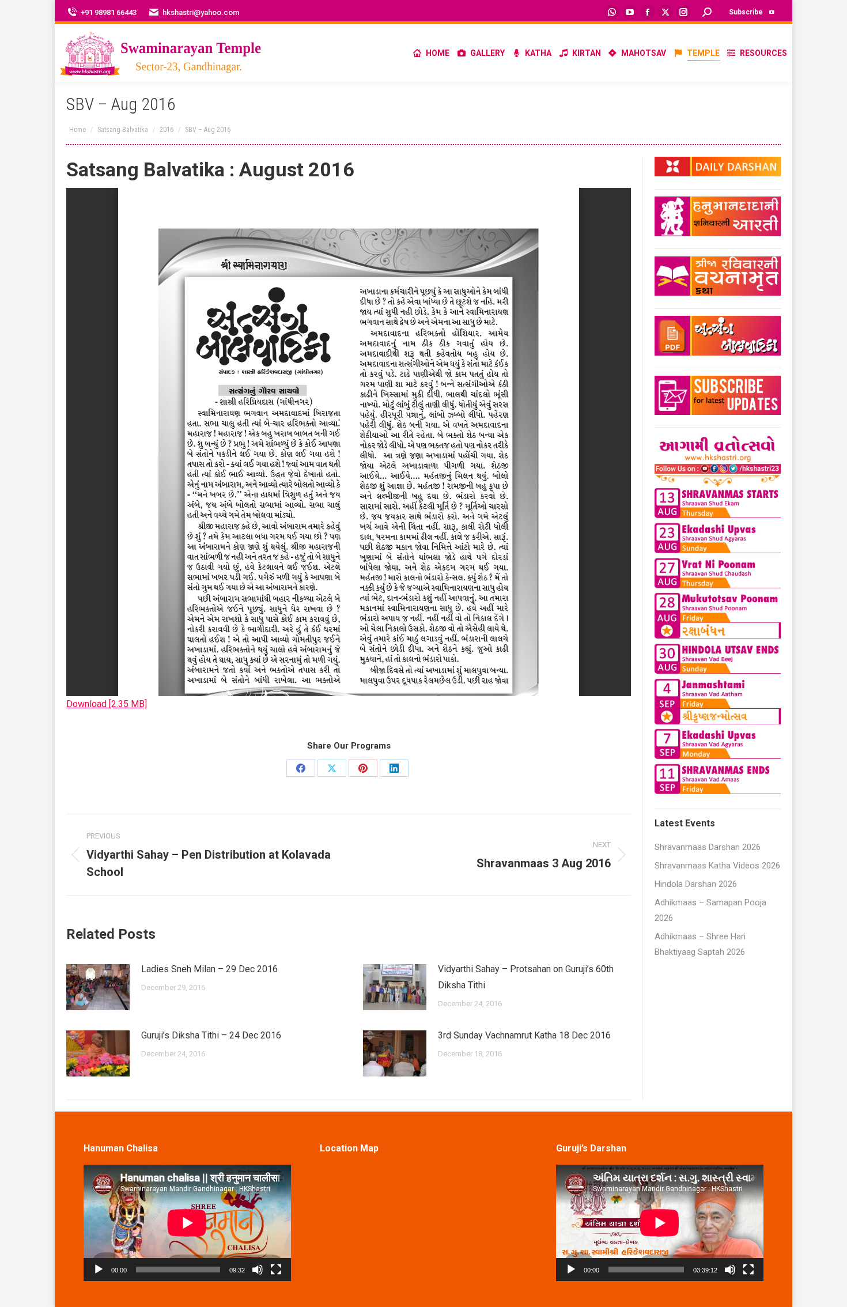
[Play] (98, 1269)
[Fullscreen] (276, 1269)
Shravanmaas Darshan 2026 (708, 847)
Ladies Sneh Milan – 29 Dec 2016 (209, 969)
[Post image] (98, 987)
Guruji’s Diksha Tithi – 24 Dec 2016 (211, 1035)
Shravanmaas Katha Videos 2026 (717, 865)
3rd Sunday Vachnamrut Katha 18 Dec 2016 (524, 1035)
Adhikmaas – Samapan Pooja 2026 (710, 910)
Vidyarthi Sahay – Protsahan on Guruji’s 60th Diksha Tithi (526, 977)
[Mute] (257, 1269)
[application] (187, 1223)
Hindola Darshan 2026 (696, 884)
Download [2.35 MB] (106, 703)
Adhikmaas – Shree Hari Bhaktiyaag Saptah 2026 (700, 944)
